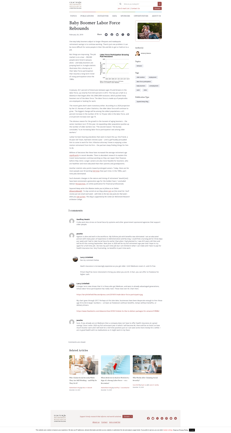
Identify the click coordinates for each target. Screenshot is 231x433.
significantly (74, 155)
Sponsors (125, 16)
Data (114, 16)
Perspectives (80, 184)
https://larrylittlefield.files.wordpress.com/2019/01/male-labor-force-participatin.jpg (110, 294)
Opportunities (141, 16)
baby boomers (141, 86)
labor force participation (144, 81)
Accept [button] (192, 430)
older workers (141, 77)
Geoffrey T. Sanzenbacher (121, 387)
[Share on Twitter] (122, 35)
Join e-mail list (114, 422)
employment (152, 77)
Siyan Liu (143, 385)
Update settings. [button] (168, 430)
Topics (73, 16)
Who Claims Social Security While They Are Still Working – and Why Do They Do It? (83, 380)
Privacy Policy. (183, 430)
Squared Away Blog (142, 101)
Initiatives (102, 16)
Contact (104, 422)
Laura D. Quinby (154, 385)
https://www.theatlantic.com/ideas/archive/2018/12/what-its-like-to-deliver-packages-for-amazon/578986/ (118, 311)
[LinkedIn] (128, 35)
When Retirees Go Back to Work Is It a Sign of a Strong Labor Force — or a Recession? (115, 380)
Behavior (139, 66)
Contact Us (135, 8)
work (138, 90)
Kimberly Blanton (146, 53)
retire (145, 90)
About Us (156, 16)
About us (96, 422)
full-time (96, 171)
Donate (157, 8)
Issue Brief (136, 385)
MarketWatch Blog (74, 387)
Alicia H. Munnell (87, 387)
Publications (87, 16)
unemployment (153, 86)
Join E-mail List (123, 8)
